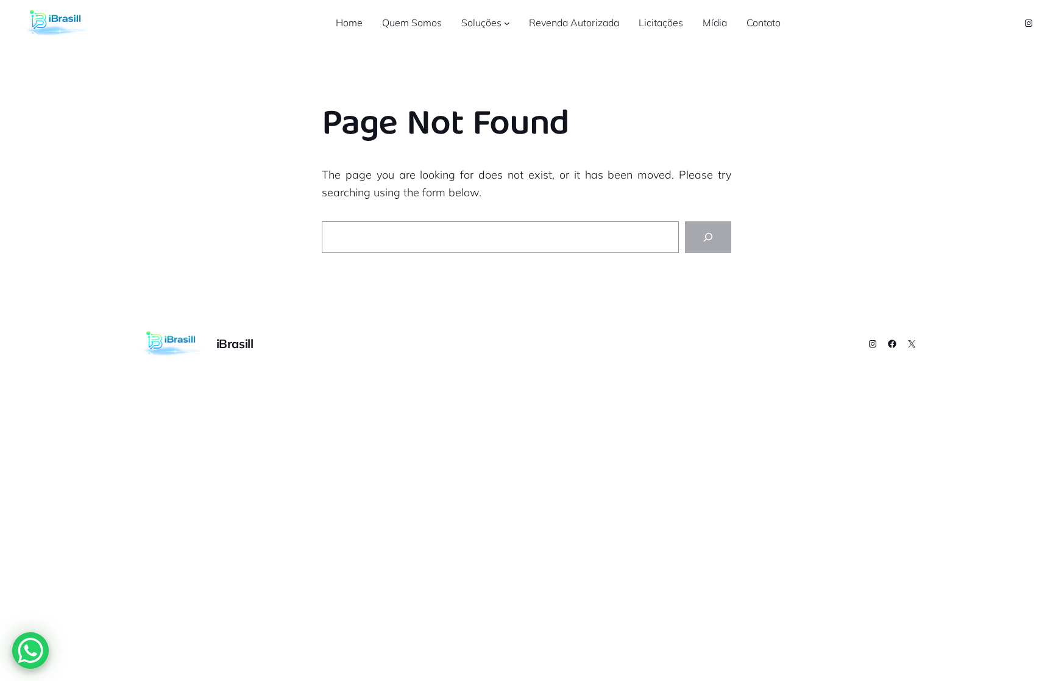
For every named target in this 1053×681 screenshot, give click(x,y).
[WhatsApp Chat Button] (30, 650)
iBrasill (235, 343)
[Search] (708, 237)
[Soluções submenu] (507, 23)
